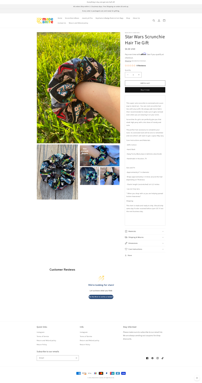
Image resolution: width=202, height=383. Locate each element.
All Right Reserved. (109, 377)
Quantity (128, 70)
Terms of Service (43, 336)
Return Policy (42, 344)
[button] (153, 20)
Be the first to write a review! (101, 297)
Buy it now (145, 90)
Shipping (128, 61)
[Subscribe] (76, 358)
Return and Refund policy (46, 340)
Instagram (40, 332)
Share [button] (130, 255)
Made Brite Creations (98, 377)
